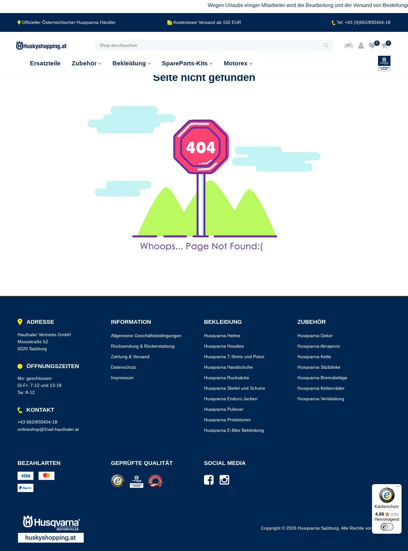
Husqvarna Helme (222, 335)
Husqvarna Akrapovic (318, 346)
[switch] (387, 527)
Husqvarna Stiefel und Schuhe (234, 388)
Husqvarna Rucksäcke (226, 377)
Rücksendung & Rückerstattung (143, 346)
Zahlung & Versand (130, 356)
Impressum (122, 377)
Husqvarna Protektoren (227, 419)
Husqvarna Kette (314, 356)
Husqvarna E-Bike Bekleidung (234, 430)
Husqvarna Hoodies (224, 346)
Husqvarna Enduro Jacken (231, 398)
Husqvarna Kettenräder (321, 388)
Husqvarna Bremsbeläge (322, 377)
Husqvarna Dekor (315, 335)
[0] (372, 45)
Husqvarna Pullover (224, 409)
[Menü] (398, 488)
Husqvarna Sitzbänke (318, 367)
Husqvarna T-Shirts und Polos (234, 356)
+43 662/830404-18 (37, 421)
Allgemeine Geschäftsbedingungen (146, 335)
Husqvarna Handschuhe (228, 367)
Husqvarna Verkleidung (320, 398)
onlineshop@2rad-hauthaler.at (48, 429)
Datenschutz (123, 367)
